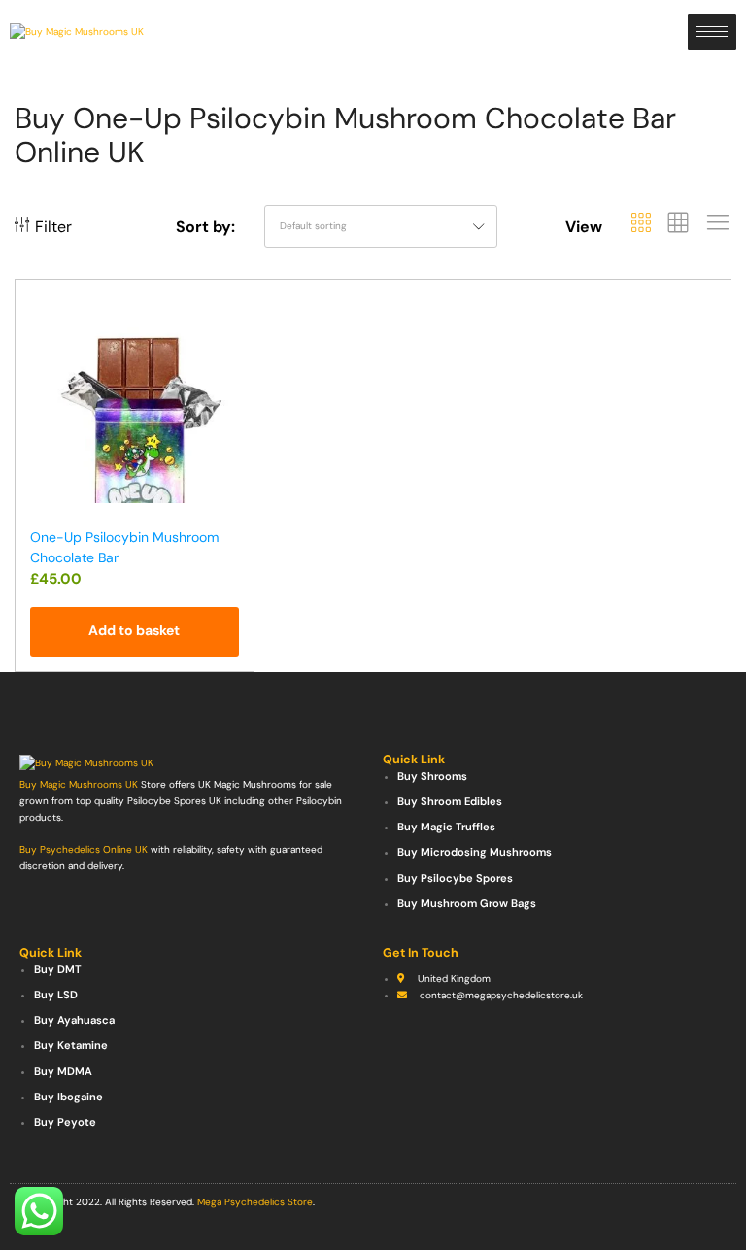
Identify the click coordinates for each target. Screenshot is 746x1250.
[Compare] (230, 345)
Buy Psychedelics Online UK (83, 849)
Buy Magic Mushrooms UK (78, 784)
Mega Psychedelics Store (255, 1202)
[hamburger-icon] (712, 32)
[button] (134, 632)
